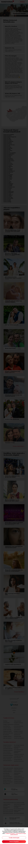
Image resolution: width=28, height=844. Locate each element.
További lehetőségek (14, 837)
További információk (10, 833)
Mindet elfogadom (14, 841)
